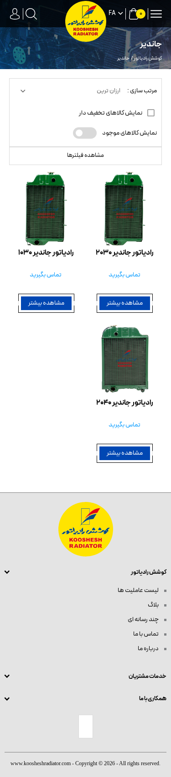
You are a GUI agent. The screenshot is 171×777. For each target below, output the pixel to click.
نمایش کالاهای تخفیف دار (111, 113)
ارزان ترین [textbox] (108, 90)
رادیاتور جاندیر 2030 (125, 253)
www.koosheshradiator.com (40, 763)
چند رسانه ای (144, 619)
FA (112, 13)
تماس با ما (146, 634)
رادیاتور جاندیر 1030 (46, 253)
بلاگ (154, 605)
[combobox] (69, 91)
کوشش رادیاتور (148, 58)
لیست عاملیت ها (139, 590)
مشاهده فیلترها (85, 155)
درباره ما (149, 648)
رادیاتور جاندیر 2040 (124, 403)
